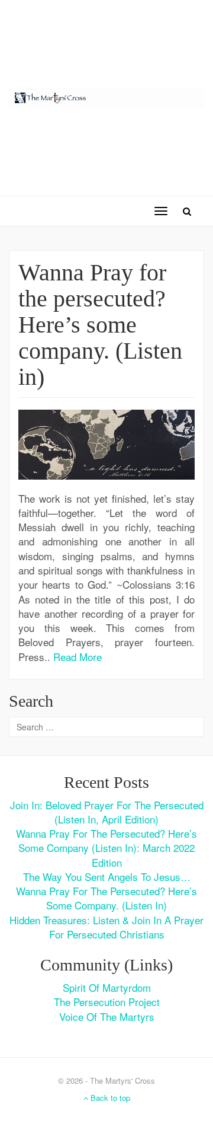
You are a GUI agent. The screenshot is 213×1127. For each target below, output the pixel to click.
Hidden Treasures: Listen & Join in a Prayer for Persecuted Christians (106, 926)
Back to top (109, 1097)
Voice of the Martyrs (106, 1016)
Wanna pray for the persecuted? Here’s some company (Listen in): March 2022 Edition (106, 848)
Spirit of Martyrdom (107, 987)
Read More (77, 656)
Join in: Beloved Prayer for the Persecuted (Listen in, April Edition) (107, 811)
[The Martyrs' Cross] (106, 95)
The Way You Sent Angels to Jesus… (107, 876)
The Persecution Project (107, 1001)
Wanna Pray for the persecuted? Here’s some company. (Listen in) (100, 324)
